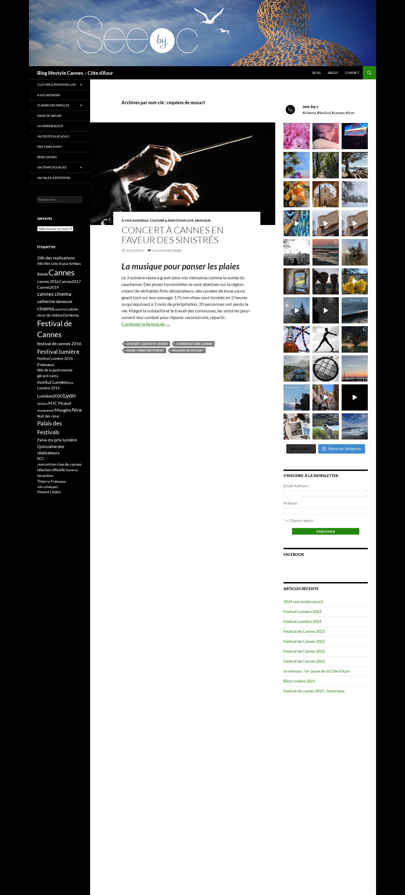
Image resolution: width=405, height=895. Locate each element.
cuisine (72, 309)
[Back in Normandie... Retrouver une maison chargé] (297, 310)
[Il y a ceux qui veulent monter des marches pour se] (355, 136)
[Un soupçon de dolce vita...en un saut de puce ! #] (325, 397)
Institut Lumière (52, 382)
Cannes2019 (48, 287)
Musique (203, 220)
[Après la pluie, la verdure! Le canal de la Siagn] (325, 165)
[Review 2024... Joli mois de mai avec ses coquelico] (355, 339)
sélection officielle (51, 470)
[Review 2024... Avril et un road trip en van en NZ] (297, 368)
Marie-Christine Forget (145, 350)
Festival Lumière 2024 (302, 611)
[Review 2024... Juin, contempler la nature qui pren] (325, 339)
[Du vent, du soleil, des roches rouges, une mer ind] (355, 165)
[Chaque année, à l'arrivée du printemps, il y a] (297, 194)
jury (71, 382)
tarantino (45, 475)
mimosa (42, 403)
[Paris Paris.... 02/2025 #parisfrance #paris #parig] (325, 223)
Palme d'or (45, 440)
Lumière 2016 (48, 388)
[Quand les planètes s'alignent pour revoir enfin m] (355, 252)
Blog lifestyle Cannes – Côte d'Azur (75, 73)
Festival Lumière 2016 (55, 358)
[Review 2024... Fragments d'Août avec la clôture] (355, 310)
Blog (316, 72)
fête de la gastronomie (54, 370)
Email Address (297, 485)
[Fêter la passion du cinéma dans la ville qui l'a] (297, 426)
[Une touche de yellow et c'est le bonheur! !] (355, 281)
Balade (42, 274)
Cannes (61, 272)
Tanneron (72, 470)
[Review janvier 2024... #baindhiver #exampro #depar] (297, 397)
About (333, 72)
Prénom (290, 503)
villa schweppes (47, 487)
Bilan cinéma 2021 (299, 681)
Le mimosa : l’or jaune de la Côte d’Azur (317, 671)
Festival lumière (58, 351)
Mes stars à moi (49, 146)
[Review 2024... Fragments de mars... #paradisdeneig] (325, 368)
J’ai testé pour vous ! (53, 136)
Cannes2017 (70, 281)
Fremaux (45, 364)
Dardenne (71, 315)
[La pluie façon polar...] (325, 310)
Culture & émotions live (172, 220)
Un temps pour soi (51, 167)
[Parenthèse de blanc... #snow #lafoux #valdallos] (355, 194)
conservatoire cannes (194, 343)
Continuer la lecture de (145, 323)
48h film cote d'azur (52, 263)
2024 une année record (303, 601)
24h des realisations (56, 257)
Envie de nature (49, 115)
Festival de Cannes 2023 (304, 631)
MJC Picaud (59, 403)
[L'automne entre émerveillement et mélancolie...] (355, 397)
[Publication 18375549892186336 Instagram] (297, 223)
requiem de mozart (188, 350)
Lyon (69, 395)
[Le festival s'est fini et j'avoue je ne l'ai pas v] (325, 136)
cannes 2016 (48, 281)
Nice (77, 410)
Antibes (75, 263)
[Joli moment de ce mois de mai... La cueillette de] (297, 136)
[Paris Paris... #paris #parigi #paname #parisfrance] (355, 223)
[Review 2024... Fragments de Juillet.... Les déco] (297, 339)
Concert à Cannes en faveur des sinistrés (172, 234)
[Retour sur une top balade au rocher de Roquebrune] (325, 281)
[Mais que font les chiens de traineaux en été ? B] (325, 426)
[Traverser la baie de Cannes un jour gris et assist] (325, 194)
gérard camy (47, 375)
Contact (352, 72)
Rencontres (47, 157)
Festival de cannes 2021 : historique (314, 690)
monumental (45, 410)
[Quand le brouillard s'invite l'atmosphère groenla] (355, 426)
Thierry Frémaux (51, 481)
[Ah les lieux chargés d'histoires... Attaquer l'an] (297, 281)
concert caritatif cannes (147, 343)
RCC (40, 458)
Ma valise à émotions (53, 177)
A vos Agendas (134, 220)
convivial (61, 309)
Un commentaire (167, 250)
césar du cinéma (50, 315)
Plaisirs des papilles (53, 105)
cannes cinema (54, 294)
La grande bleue (50, 126)
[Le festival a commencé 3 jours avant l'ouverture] (297, 165)
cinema (45, 308)
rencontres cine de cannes (59, 464)
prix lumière (65, 439)
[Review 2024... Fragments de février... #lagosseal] (355, 368)
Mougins (63, 409)
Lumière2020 (50, 395)
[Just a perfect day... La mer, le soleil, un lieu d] (325, 252)
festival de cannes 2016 (59, 343)
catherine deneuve (54, 301)
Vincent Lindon (49, 492)
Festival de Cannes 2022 (304, 641)
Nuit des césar (48, 416)
